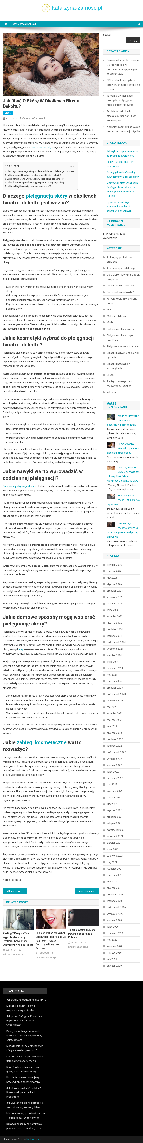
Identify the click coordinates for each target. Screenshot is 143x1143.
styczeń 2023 (114, 733)
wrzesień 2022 (115, 758)
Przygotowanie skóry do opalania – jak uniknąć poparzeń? (123, 448)
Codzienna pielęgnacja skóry (18, 486)
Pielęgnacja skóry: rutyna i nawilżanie (121, 337)
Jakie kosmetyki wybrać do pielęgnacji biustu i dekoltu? (34, 175)
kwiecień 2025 (115, 616)
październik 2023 (116, 694)
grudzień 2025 (115, 590)
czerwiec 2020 (115, 933)
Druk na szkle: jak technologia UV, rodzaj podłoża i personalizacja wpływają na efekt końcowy (123, 67)
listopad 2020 (114, 901)
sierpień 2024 (114, 655)
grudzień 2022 (115, 739)
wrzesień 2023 (115, 700)
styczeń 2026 (114, 584)
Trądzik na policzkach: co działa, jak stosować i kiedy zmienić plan (121, 116)
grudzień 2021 (115, 816)
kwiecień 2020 (115, 946)
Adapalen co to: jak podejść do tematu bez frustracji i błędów (123, 129)
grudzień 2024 (115, 629)
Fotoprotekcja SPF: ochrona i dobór (122, 301)
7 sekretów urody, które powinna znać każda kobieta (81, 933)
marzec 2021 (114, 875)
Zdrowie (111, 392)
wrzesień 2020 (115, 913)
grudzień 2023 (115, 687)
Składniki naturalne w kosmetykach (118, 366)
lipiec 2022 (113, 771)
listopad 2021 (114, 823)
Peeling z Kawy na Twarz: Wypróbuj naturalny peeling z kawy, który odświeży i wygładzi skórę (18, 939)
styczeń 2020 (114, 965)
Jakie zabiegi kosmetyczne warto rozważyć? (29, 186)
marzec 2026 (114, 571)
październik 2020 (116, 907)
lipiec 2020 (113, 926)
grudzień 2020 (115, 894)
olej (21, 649)
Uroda (8, 113)
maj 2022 (112, 784)
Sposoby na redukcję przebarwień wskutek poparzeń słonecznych (119, 206)
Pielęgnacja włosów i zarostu (123, 346)
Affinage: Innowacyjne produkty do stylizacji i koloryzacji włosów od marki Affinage (17, 891)
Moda (110, 322)
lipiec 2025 (113, 610)
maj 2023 (112, 707)
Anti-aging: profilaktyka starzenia (119, 259)
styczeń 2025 (114, 623)
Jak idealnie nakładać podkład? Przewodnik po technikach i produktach (23, 1092)
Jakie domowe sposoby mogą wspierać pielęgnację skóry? (36, 182)
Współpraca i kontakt (24, 24)
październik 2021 (116, 830)
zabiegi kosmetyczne (42, 742)
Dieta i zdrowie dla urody (120, 285)
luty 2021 (112, 881)
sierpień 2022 (114, 765)
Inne (109, 309)
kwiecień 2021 (115, 868)
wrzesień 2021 (115, 836)
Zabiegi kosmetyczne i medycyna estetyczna (119, 383)
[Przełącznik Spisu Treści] (70, 166)
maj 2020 (112, 939)
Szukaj (107, 34)
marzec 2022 (114, 797)
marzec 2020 (114, 952)
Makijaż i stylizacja (117, 316)
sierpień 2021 (114, 842)
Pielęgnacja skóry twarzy (120, 329)
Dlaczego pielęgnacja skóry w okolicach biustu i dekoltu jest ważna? (40, 171)
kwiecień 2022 (115, 791)
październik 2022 (116, 752)
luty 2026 (112, 577)
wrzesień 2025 (115, 597)
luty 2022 (112, 804)
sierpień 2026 (114, 564)
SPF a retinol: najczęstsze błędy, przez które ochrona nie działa (123, 85)
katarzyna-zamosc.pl (34, 118)
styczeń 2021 (114, 888)
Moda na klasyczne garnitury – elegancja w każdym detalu (123, 420)
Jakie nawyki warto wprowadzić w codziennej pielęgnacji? (35, 178)
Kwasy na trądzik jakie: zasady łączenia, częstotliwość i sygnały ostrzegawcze (24, 1035)
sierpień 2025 (114, 603)
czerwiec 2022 (115, 778)
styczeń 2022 (114, 810)
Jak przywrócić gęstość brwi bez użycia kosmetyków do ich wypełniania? (24, 1020)
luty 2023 (112, 726)
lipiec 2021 (113, 849)
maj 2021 (112, 862)
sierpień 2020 (114, 920)
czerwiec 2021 (115, 855)
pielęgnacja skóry (46, 196)
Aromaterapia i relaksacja (121, 268)
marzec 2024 (114, 681)
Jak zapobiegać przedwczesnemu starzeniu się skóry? (88, 891)
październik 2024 (116, 642)
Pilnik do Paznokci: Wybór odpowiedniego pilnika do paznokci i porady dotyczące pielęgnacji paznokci (51, 941)
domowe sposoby (42, 147)
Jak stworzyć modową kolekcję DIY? (26, 999)
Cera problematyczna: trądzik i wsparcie (123, 277)
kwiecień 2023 (115, 713)
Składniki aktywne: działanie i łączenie (123, 355)
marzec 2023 (114, 719)
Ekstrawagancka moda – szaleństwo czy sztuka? (123, 500)
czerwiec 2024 (115, 668)
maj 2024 (112, 674)
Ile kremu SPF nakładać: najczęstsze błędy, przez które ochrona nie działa (120, 100)
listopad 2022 (114, 745)
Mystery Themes (34, 1139)
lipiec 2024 (113, 661)
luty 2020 (112, 959)
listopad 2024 (114, 636)
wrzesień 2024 (115, 648)
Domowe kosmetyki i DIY (120, 292)
